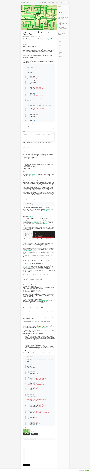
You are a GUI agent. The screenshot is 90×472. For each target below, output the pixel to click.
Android (62, 17)
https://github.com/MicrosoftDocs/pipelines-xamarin (43, 48)
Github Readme (31, 216)
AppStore (66, 17)
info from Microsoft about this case (41, 327)
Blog (53, 2)
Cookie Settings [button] (82, 470)
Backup (64, 18)
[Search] (68, 2)
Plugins (59, 27)
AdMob (59, 17)
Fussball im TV (60, 23)
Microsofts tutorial (27, 48)
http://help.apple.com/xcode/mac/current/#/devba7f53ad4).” (32, 278)
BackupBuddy (66, 18)
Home (40, 2)
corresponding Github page (49, 214)
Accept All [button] (86, 470)
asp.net (59, 18)
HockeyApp (66, 23)
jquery (60, 44)
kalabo (60, 45)
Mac (64, 24)
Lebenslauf (44, 2)
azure (39, 36)
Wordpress (65, 32)
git (62, 23)
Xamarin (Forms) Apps (47, 39)
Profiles (40, 170)
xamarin (37, 36)
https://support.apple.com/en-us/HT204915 (45, 300)
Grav (63, 23)
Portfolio (49, 2)
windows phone (61, 53)
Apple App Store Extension (48, 210)
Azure (61, 18)
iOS (61, 24)
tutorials (36, 39)
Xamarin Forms (62, 34)
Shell (66, 28)
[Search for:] (63, 8)
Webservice (59, 32)
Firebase (59, 22)
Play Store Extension (33, 221)
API (64, 17)
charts (62, 19)
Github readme (46, 223)
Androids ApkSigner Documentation (31, 250)
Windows (63, 32)
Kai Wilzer (32, 36)
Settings (64, 28)
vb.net (63, 29)
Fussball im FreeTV (63, 22)
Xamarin (59, 33)
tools (59, 49)
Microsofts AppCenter (48, 209)
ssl (59, 48)
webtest (60, 52)
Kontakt (57, 2)
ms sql (60, 46)
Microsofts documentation (32, 174)
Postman (62, 27)
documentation (28, 266)
